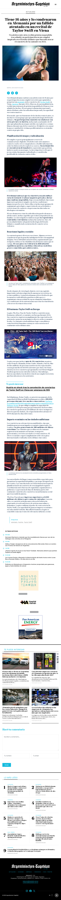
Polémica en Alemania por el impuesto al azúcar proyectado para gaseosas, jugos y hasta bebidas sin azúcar (29, 565)
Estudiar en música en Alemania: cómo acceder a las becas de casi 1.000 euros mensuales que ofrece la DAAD (46, 805)
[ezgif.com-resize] (28, 603)
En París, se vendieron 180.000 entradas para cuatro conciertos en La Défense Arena (30, 403)
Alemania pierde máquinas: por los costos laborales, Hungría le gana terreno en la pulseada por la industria (15, 710)
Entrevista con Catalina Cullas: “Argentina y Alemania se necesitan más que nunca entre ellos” (17, 804)
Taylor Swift (45, 102)
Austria (15, 104)
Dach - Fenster (11, 832)
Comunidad (10, 799)
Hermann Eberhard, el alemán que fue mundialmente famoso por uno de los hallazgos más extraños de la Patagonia (30, 538)
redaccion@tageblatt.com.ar (30, 881)
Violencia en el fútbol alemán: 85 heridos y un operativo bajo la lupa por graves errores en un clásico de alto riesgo (46, 790)
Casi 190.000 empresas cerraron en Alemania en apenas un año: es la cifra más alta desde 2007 (45, 673)
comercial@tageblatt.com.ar (30, 882)
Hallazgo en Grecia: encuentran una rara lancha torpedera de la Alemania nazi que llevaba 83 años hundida (45, 837)
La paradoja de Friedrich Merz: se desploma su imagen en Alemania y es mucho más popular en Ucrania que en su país (31, 850)
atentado (20, 102)
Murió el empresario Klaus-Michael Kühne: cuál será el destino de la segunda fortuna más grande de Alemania (17, 790)
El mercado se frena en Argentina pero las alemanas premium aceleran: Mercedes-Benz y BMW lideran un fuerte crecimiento (15, 674)
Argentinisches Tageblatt (12, 895)
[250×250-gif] (28, 581)
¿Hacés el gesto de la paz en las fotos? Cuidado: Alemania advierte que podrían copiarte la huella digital (31, 551)
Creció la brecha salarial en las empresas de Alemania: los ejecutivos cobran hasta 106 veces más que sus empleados (45, 710)
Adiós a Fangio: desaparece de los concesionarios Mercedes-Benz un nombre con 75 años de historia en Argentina (30, 544)
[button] (55, 4)
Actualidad (30, 12)
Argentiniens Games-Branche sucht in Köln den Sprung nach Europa (16, 835)
